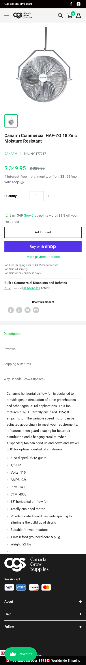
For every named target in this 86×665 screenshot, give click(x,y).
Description (12, 334)
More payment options (43, 257)
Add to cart (43, 232)
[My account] (78, 15)
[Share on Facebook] (11, 310)
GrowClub (31, 215)
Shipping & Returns (17, 364)
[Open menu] (6, 15)
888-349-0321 (31, 288)
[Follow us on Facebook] (71, 4)
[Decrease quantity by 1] (25, 196)
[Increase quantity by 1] (48, 196)
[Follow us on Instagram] (78, 4)
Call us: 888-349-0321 (18, 4)
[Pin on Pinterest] (19, 310)
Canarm (10, 153)
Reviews (10, 349)
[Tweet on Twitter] (27, 310)
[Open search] (60, 15)
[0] (69, 15)
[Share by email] (36, 310)
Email (7, 288)
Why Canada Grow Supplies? (24, 379)
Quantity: (10, 196)
